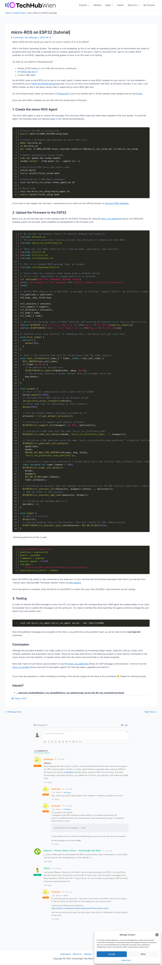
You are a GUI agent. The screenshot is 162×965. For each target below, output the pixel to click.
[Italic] (48, 741)
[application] (88, 5)
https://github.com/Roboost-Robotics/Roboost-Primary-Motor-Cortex (80, 908)
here (140, 93)
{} (77, 741)
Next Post (151, 712)
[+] (80, 741)
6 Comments (17, 37)
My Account (149, 5)
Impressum (65, 954)
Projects (83, 5)
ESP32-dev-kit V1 (28, 71)
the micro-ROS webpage (117, 203)
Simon (65, 895)
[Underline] (52, 741)
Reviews (97, 5)
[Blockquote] (66, 741)
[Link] (73, 741)
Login (125, 725)
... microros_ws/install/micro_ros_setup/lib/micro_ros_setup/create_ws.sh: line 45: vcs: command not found (70, 692)
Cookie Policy (126, 960)
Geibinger (48, 759)
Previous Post (13, 712)
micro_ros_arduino (21, 667)
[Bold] (45, 741)
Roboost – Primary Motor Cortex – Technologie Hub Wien (72, 850)
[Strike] (56, 741)
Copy (146, 130)
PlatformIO (63, 93)
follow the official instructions (45, 83)
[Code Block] (70, 741)
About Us (132, 5)
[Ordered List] (59, 741)
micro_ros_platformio (111, 218)
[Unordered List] (63, 741)
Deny (143, 954)
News (108, 5)
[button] (157, 934)
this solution (75, 582)
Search (120, 5)
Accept (111, 954)
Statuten (88, 954)
